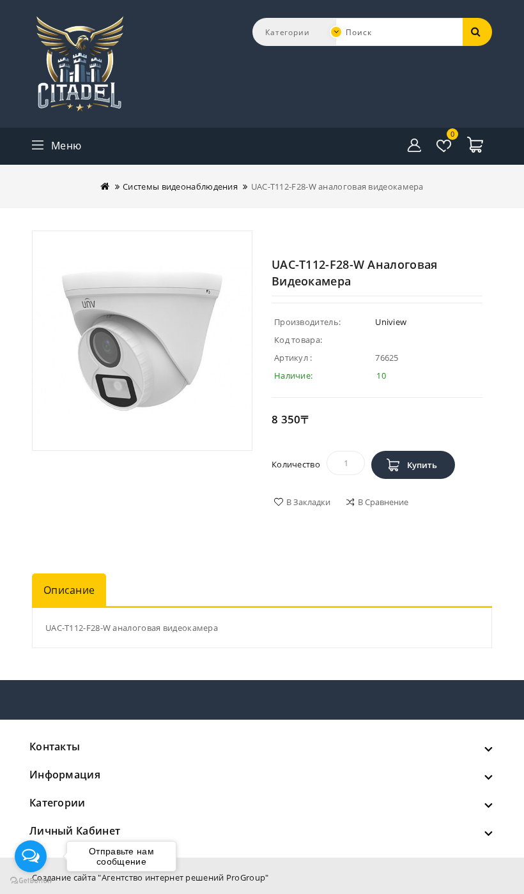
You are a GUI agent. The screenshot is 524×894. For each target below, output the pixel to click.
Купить (422, 465)
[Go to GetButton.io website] (30, 881)
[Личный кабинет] (415, 145)
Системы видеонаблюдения (180, 186)
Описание (69, 590)
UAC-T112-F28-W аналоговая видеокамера (337, 186)
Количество (296, 464)
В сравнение (383, 502)
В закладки (308, 502)
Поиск (477, 32)
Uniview (390, 322)
